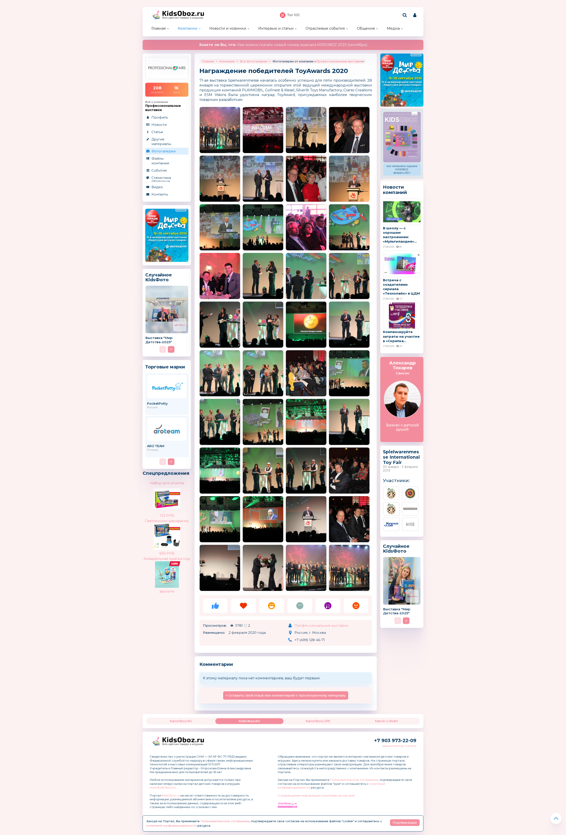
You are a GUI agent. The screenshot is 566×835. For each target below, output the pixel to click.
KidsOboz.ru (171, 795)
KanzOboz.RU (181, 721)
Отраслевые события (325, 28)
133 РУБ (167, 515)
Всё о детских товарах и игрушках (182, 17)
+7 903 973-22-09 (395, 740)
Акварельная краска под (166, 559)
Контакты (159, 194)
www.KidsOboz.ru (162, 787)
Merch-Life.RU (386, 721)
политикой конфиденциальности (171, 825)
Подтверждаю (405, 823)
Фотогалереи (163, 151)
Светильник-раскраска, (167, 521)
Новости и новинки (227, 28)
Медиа (393, 28)
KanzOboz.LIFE (318, 721)
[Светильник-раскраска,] (174, 533)
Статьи (157, 132)
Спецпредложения (166, 473)
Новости (159, 125)
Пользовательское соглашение (354, 779)
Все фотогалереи (253, 61)
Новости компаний (395, 189)
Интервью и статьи (276, 28)
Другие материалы (161, 141)
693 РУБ (166, 553)
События (159, 170)
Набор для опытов (167, 483)
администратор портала (399, 745)
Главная (158, 28)
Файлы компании (160, 160)
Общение (366, 28)
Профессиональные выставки (339, 61)
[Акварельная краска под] (174, 565)
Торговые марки (165, 366)
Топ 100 (293, 15)
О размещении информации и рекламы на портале (316, 795)
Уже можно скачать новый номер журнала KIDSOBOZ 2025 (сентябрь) (283, 45)
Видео (157, 187)
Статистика (161, 179)
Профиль (159, 117)
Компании (187, 28)
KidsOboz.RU (249, 721)
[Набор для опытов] (174, 498)
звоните (166, 591)
